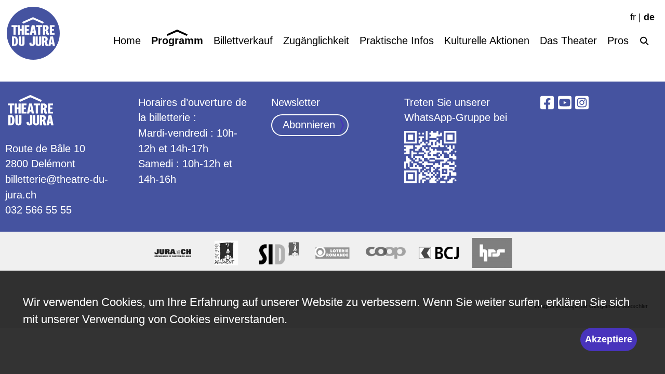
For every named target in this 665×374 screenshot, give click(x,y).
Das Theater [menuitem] (568, 40)
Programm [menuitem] (177, 40)
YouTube (565, 103)
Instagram (582, 103)
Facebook (547, 103)
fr (633, 17)
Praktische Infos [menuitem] (397, 40)
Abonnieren (309, 124)
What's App (430, 157)
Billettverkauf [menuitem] (243, 40)
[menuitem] (644, 39)
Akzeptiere (608, 339)
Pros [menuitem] (618, 40)
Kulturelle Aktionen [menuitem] (486, 40)
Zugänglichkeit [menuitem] (316, 40)
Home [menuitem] (127, 40)
